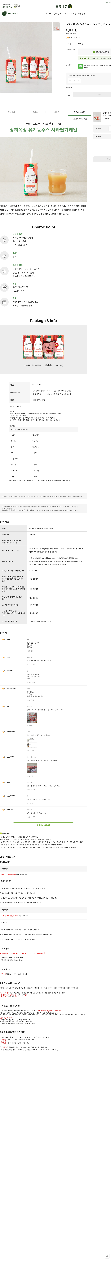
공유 (69, 94)
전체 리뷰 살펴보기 (43, 825)
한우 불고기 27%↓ (61, 14)
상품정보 (34, 112)
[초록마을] (64, 6)
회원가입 (108, 2)
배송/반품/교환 (80, 112)
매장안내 (81, 14)
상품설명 (11, 112)
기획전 (73, 14)
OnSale (48, 14)
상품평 (57, 112)
